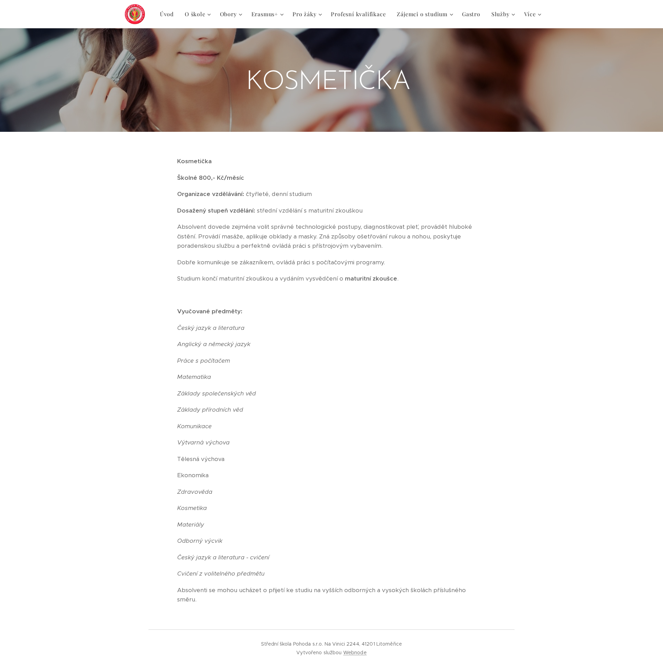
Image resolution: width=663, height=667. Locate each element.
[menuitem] (168, 14)
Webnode (355, 652)
